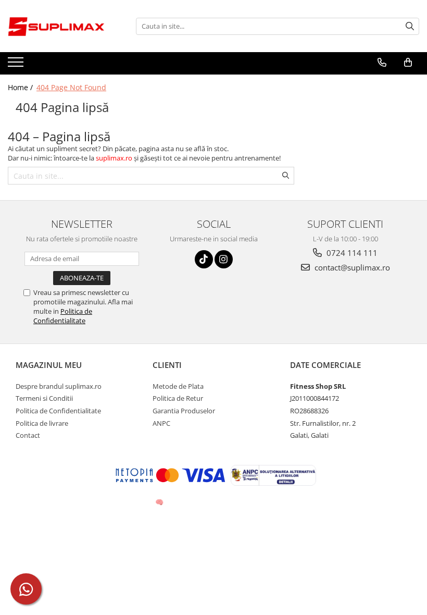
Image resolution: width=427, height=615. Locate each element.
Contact (28, 435)
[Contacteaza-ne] (382, 62)
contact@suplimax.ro (351, 267)
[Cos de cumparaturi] (408, 62)
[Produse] (17, 65)
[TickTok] (204, 259)
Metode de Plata (178, 386)
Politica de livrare (42, 423)
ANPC (161, 423)
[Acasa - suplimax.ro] (60, 26)
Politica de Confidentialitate (62, 315)
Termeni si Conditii (44, 398)
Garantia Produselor (184, 410)
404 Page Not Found (71, 87)
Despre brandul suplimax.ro (59, 386)
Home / (21, 87)
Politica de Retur (178, 398)
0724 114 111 (351, 253)
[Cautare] (409, 26)
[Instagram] (224, 259)
